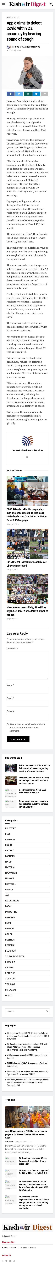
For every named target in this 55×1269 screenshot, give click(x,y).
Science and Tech (14, 956)
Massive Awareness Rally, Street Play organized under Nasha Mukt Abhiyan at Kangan (27, 611)
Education (11, 873)
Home (9, 18)
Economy (10, 856)
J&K (7, 895)
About (13, 1248)
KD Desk (10, 1141)
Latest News (12, 901)
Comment (12, 648)
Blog (8, 834)
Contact (23, 1248)
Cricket (9, 850)
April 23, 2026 (13, 619)
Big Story (10, 828)
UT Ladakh (11, 990)
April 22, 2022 (15, 50)
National (10, 917)
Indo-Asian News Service (27, 47)
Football (10, 884)
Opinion (9, 928)
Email (10, 698)
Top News (10, 979)
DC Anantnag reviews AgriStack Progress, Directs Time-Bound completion (33, 1161)
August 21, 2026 (21, 1141)
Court (8, 845)
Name (10, 685)
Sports (9, 967)
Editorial (10, 867)
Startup (10, 973)
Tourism (10, 984)
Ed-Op (8, 862)
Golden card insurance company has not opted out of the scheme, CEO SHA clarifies (34, 804)
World (8, 995)
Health (16, 18)
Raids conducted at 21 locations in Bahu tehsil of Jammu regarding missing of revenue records (34, 768)
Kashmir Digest (10, 1236)
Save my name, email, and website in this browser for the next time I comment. (27, 727)
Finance (9, 878)
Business (10, 839)
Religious (10, 951)
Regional (10, 945)
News (8, 923)
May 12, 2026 (12, 569)
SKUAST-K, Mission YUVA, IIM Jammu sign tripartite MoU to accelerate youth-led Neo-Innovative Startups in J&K (28, 1082)
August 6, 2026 (13, 524)
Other (8, 934)
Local (8, 906)
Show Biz (10, 962)
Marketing (11, 912)
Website (10, 711)
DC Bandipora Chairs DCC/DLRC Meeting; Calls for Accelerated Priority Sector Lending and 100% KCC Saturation (28, 1036)
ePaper (33, 1248)
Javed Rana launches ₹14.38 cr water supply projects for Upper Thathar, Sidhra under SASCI (26, 1134)
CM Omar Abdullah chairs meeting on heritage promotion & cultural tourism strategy (34, 781)
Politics (10, 940)
